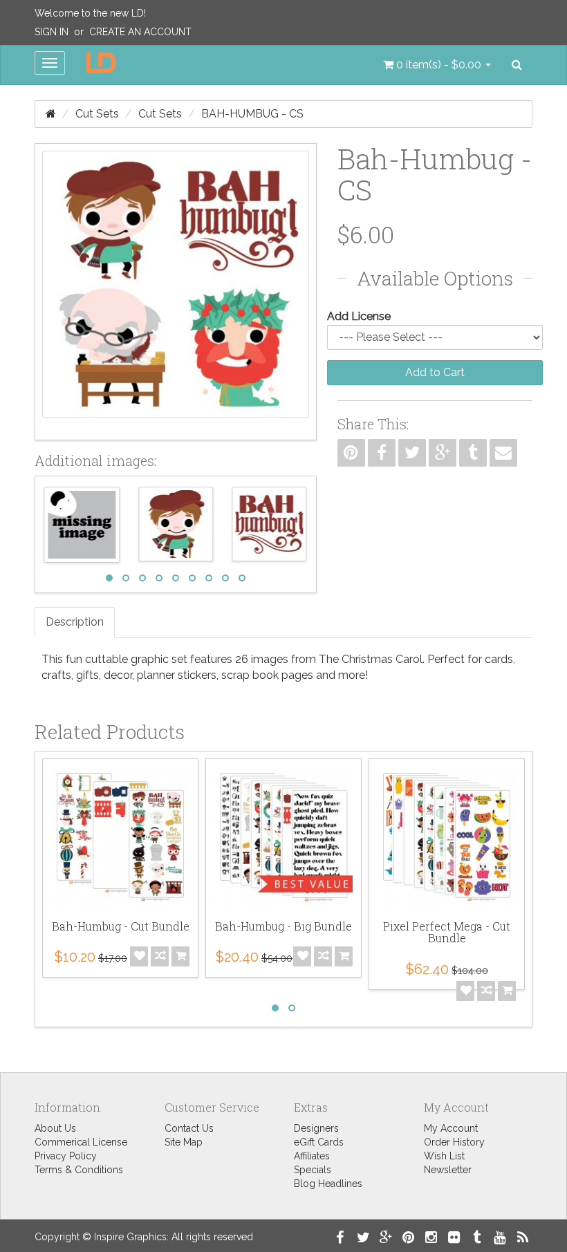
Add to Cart (435, 372)
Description (75, 621)
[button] (437, 65)
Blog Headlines (328, 1183)
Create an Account (140, 31)
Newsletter (448, 1169)
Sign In (51, 31)
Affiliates (312, 1155)
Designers (316, 1128)
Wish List (444, 1155)
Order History (454, 1142)
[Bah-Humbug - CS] (176, 291)
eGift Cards (319, 1142)
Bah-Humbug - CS (252, 113)
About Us (55, 1128)
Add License (359, 316)
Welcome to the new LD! (90, 13)
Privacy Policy (66, 1155)
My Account (451, 1128)
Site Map (184, 1142)
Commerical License (81, 1142)
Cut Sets (97, 113)
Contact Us (189, 1128)
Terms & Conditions (79, 1169)
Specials (312, 1169)
